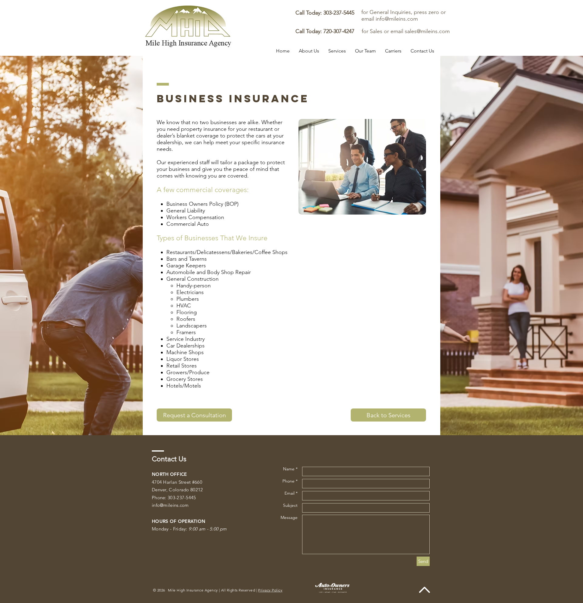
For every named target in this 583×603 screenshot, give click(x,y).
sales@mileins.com (427, 31)
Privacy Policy (270, 590)
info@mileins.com (397, 18)
